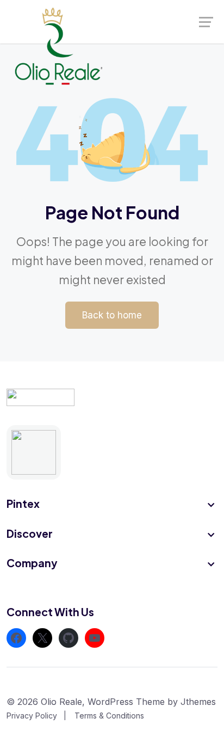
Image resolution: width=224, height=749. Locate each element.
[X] (42, 638)
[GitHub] (68, 638)
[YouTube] (94, 638)
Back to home (112, 315)
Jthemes (198, 701)
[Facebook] (16, 638)
